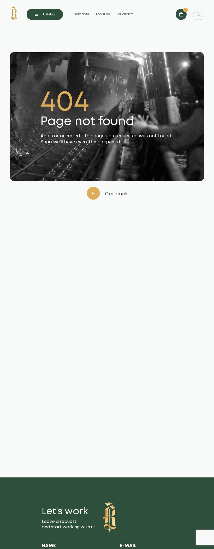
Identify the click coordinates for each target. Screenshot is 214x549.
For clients (124, 14)
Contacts (81, 14)
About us (103, 14)
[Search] (198, 14)
